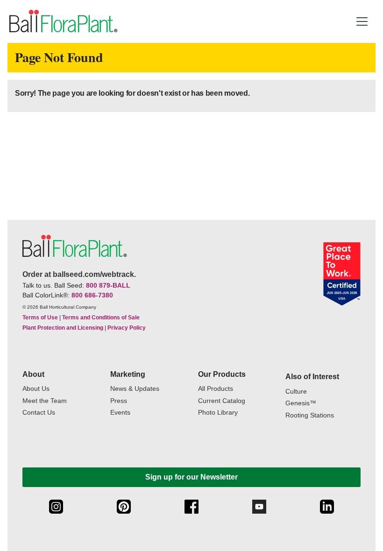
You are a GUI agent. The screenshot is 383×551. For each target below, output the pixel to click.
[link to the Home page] (62, 21)
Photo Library (218, 412)
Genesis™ (300, 403)
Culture (296, 391)
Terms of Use (40, 317)
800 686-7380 (92, 295)
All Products (215, 388)
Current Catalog (221, 400)
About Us (36, 388)
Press (118, 400)
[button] (363, 21)
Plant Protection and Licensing (62, 328)
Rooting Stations (309, 415)
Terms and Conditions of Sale (101, 317)
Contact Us (38, 412)
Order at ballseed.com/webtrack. (79, 274)
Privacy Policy (126, 328)
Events (120, 412)
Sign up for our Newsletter (191, 477)
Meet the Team (44, 400)
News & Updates (134, 388)
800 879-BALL (108, 285)
